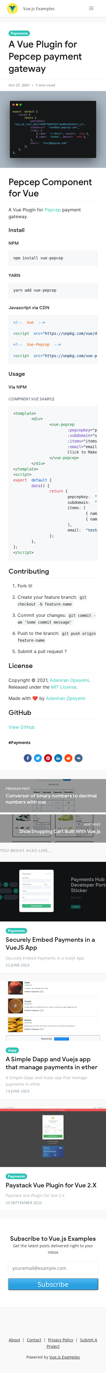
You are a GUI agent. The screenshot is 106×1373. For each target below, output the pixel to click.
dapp (12, 1050)
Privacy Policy (60, 1339)
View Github (21, 727)
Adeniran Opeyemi (69, 680)
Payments (19, 33)
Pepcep (53, 209)
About (14, 1339)
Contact (34, 1339)
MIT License (63, 687)
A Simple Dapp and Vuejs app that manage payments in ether (52, 1063)
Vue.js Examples (39, 8)
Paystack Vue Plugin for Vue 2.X (51, 1185)
